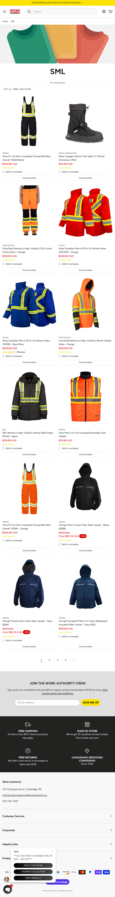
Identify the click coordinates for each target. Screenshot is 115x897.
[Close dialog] (83, 429)
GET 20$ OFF (57, 456)
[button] (7, 889)
